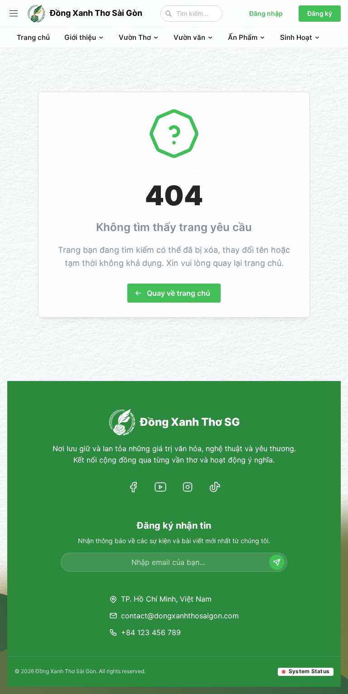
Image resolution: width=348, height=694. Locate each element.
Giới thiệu (80, 37)
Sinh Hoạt (296, 37)
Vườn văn (189, 37)
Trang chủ (33, 37)
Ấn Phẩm (242, 37)
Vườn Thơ (135, 37)
